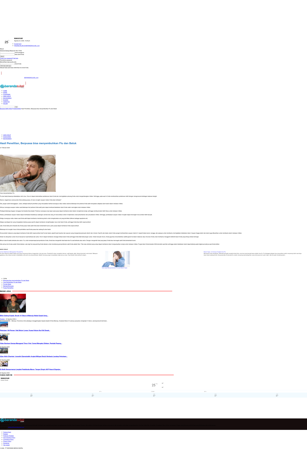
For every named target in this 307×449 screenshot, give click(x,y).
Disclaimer (6, 443)
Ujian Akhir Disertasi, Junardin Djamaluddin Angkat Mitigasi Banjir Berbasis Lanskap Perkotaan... (33, 356)
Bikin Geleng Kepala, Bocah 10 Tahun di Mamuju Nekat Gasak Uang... (24, 315)
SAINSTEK (6, 102)
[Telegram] (19, 150)
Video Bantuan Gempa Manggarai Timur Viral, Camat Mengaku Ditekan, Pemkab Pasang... (31, 343)
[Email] (14, 150)
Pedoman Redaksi (8, 436)
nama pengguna (19, 52)
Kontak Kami (17, 44)
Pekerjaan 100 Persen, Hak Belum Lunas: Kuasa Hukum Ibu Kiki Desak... (25, 330)
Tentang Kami (7, 432)
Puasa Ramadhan (8, 288)
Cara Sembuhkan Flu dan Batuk (12, 282)
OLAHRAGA (6, 94)
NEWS (5, 92)
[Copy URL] (25, 150)
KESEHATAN (17, 109)
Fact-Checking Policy (9, 438)
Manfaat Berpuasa (8, 286)
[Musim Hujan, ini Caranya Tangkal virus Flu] (255, 253)
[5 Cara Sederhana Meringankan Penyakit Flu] (51, 253)
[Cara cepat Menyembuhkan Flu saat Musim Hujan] (152, 259)
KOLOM (5, 104)
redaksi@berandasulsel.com (16, 427)
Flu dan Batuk (7, 284)
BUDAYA (5, 100)
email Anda (18, 64)
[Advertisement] (153, 121)
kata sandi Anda (19, 54)
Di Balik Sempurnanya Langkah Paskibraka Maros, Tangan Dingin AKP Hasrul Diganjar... (30, 369)
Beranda (2, 109)
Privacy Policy (7, 441)
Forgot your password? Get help (9, 58)
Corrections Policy (8, 439)
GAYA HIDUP (7, 96)
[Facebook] (2, 150)
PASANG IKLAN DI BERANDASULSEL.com (27, 46)
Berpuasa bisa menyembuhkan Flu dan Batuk (16, 280)
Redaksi (2, 319)
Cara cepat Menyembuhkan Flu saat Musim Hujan (114, 268)
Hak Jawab (6, 445)
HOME (5, 91)
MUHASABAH (7, 98)
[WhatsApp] (8, 150)
